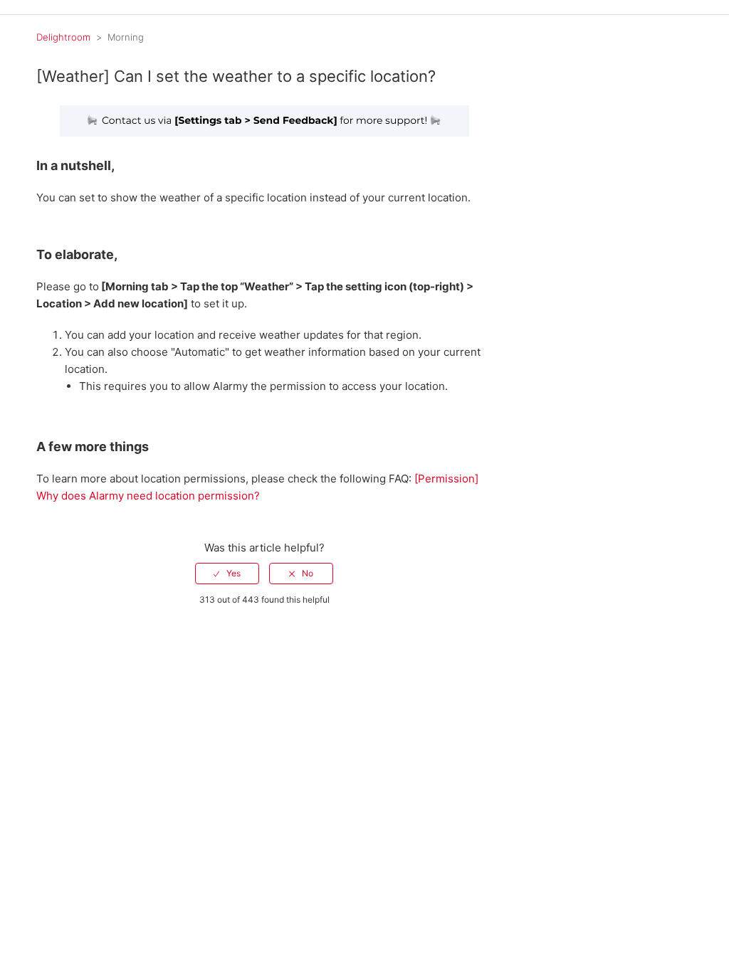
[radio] (227, 573)
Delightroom (63, 37)
